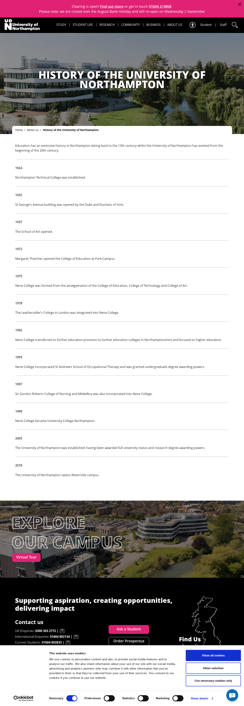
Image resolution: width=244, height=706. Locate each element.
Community (130, 25)
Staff (223, 25)
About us (174, 25)
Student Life (83, 25)
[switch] (109, 698)
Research (107, 25)
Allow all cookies (213, 655)
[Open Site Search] (234, 25)
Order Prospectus (128, 641)
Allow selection (213, 668)
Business (153, 25)
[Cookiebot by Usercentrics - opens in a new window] (23, 698)
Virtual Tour (26, 557)
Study (61, 25)
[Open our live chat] (232, 695)
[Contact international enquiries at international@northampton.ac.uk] (76, 637)
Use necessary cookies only (213, 680)
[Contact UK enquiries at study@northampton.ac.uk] (62, 631)
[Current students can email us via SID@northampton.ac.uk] (68, 642)
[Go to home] (22, 25)
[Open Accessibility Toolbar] (192, 25)
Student (206, 25)
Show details (199, 698)
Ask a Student (129, 629)
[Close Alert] (239, 4)
